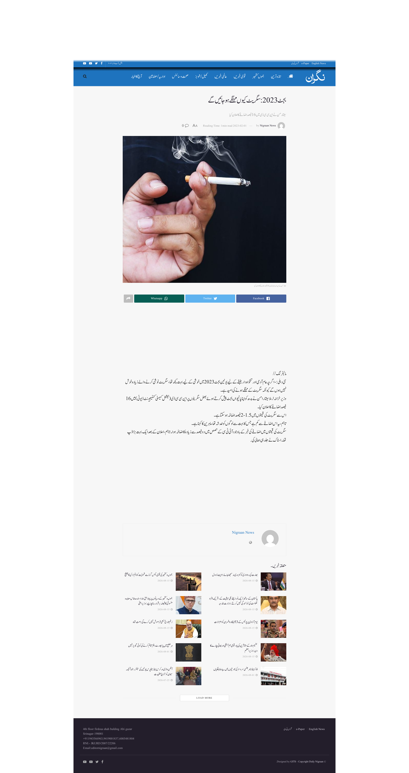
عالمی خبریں (221, 76)
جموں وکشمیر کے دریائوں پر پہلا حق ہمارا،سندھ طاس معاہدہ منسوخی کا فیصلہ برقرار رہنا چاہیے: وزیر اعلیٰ (149, 601)
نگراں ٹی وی (295, 63)
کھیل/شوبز (201, 76)
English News (319, 63)
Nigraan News (268, 126)
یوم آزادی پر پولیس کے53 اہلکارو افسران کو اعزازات (236, 622)
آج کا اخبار (136, 76)
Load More (204, 698)
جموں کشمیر (258, 76)
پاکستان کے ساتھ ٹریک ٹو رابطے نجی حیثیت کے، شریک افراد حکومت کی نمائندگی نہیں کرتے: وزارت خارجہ (233, 601)
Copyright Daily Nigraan (310, 761)
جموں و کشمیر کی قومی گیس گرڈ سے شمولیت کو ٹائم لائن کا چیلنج (149, 574)
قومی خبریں (240, 76)
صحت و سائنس (180, 76)
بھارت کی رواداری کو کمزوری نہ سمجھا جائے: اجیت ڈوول (235, 574)
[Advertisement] (281, 30)
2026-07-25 (164, 680)
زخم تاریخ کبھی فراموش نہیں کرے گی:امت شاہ (153, 622)
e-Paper (305, 63)
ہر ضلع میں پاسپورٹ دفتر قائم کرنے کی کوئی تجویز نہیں (150, 645)
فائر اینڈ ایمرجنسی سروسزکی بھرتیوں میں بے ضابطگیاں (235, 669)
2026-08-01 (164, 651)
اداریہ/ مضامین (157, 76)
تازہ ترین (276, 76)
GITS (293, 761)
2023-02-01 (240, 126)
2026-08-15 (249, 580)
